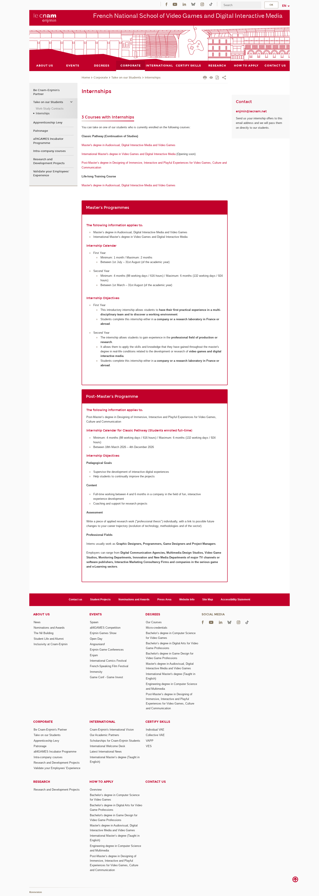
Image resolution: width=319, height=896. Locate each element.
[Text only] (211, 78)
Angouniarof (97, 644)
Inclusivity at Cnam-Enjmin (50, 644)
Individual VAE (155, 729)
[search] (241, 5)
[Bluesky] (193, 4)
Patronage (40, 131)
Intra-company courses (49, 151)
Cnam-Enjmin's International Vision (112, 729)
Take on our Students (126, 77)
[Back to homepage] (45, 17)
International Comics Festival (108, 660)
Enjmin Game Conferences (107, 649)
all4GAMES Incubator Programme (48, 141)
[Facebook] (166, 4)
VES (149, 746)
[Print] (205, 78)
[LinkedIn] (184, 4)
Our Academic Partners (104, 735)
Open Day (96, 638)
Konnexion (35, 892)
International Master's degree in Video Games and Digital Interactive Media (129, 154)
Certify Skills (157, 722)
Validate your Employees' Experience (51, 173)
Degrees (152, 614)
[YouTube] (175, 4)
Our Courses (154, 622)
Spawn (94, 622)
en (284, 5)
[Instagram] (202, 4)
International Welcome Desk (107, 746)
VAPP (149, 740)
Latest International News (106, 751)
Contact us (75, 599)
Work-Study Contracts (50, 108)
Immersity (96, 671)
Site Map (207, 599)
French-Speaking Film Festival (109, 666)
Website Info (186, 599)
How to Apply (101, 782)
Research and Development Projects (49, 161)
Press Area (164, 599)
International (102, 722)
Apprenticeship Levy (47, 122)
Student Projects (100, 599)
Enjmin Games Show (103, 633)
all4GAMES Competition (105, 627)
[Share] (224, 78)
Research (41, 782)
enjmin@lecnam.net (251, 111)
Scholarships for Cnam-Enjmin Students (115, 740)
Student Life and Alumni (49, 638)
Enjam (94, 655)
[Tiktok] (210, 4)
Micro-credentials (156, 627)
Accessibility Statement (235, 599)
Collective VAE (155, 735)
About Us (41, 614)
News (37, 622)
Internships (153, 77)
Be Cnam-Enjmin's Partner (46, 92)
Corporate (101, 77)
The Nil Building (43, 633)
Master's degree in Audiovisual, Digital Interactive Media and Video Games (128, 145)
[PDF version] (217, 78)
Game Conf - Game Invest (106, 677)
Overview (96, 789)
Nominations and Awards (134, 599)
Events (95, 614)
